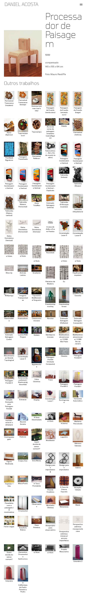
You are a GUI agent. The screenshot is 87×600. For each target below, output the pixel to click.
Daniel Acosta (21, 4)
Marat (78, 505)
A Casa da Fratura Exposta (64, 490)
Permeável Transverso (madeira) (9, 103)
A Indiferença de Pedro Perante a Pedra (22, 587)
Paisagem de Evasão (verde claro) (50, 110)
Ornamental (23, 511)
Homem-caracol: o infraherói (9, 423)
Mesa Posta (23, 484)
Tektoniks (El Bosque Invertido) (64, 205)
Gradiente (37, 273)
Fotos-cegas (9, 527)
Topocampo (37, 132)
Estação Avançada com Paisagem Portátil (9, 404)
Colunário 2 (77, 562)
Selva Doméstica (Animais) (36, 230)
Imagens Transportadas (23, 298)
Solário (36, 335)
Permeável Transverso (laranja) (22, 103)
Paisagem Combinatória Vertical (64, 161)
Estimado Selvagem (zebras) (50, 205)
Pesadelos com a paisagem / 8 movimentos (9, 508)
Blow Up (9, 273)
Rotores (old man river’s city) (37, 109)
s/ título (9, 256)
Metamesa (64, 507)
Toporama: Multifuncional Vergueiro (36, 298)
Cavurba (78, 296)
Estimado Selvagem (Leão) (9, 337)
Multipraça (9, 296)
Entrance (22, 400)
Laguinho (64, 437)
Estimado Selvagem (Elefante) (64, 321)
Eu (64, 282)
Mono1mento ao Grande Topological (9, 358)
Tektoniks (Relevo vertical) (9, 213)
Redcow (23, 437)
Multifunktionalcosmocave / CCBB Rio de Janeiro (78, 339)
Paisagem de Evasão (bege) (78, 110)
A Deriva (64, 424)
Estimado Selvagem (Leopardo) (77, 321)
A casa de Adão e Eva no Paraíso (50, 229)
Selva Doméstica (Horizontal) (23, 230)
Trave (50, 380)
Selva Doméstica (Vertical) (9, 238)
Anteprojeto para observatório (50, 528)
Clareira (64, 356)
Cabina (78, 468)
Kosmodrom (23, 319)
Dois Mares (36, 461)
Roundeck (50, 253)
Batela (64, 126)
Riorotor (50, 319)
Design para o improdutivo (64, 468)
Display (37, 400)
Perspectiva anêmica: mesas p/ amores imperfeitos (64, 536)
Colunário (9, 581)
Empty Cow (22, 461)
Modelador (50, 441)
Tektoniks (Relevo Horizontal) (22, 205)
